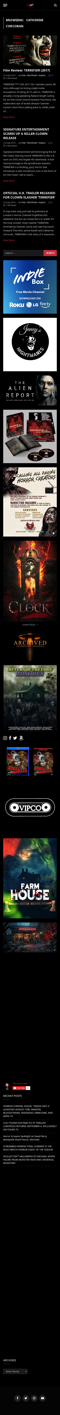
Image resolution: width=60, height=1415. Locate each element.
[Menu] (5, 5)
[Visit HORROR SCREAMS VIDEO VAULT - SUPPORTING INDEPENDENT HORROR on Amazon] (21, 738)
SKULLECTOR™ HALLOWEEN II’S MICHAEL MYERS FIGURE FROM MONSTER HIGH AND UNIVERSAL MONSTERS (29, 1160)
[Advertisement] (30, 986)
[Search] (55, 5)
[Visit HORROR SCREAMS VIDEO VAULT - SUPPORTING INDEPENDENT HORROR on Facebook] (10, 738)
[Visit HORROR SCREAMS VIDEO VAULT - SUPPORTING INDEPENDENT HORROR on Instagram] (5, 738)
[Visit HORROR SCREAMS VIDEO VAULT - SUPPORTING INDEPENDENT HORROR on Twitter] (15, 738)
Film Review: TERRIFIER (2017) (26, 70)
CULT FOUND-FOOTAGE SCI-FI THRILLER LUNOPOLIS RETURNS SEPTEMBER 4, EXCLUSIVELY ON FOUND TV (30, 1126)
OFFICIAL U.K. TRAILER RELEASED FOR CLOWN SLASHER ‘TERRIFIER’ (29, 195)
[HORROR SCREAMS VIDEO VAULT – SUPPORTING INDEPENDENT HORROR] (30, 5)
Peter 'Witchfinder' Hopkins (33, 75)
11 (52, 75)
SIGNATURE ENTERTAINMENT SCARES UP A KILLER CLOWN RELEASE (26, 133)
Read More (9, 117)
